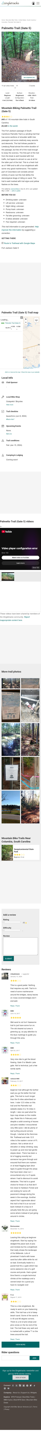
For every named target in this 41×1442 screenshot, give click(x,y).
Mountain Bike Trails (12, 20)
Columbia (4, 22)
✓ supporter (25, 974)
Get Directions (8, 86)
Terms (35, 1407)
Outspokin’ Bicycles (14, 401)
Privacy (7, 1409)
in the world (13, 125)
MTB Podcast (16, 1397)
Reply (12, 1006)
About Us (16, 1392)
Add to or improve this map (12, 372)
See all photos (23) (29, 77)
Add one (9, 434)
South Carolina (31, 20)
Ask (34, 1358)
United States (22, 20)
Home (3, 20)
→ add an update (15, 191)
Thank (17, 1006)
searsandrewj (15, 189)
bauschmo (10, 415)
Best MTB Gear (19, 1399)
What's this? (10, 419)
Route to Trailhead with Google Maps (19, 243)
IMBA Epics (8, 1399)
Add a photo (22, 86)
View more (9, 405)
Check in (19, 88)
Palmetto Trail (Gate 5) (14, 22)
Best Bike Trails (28, 1397)
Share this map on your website (30, 372)
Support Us (25, 1392)
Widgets (34, 1392)
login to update (11, 448)
